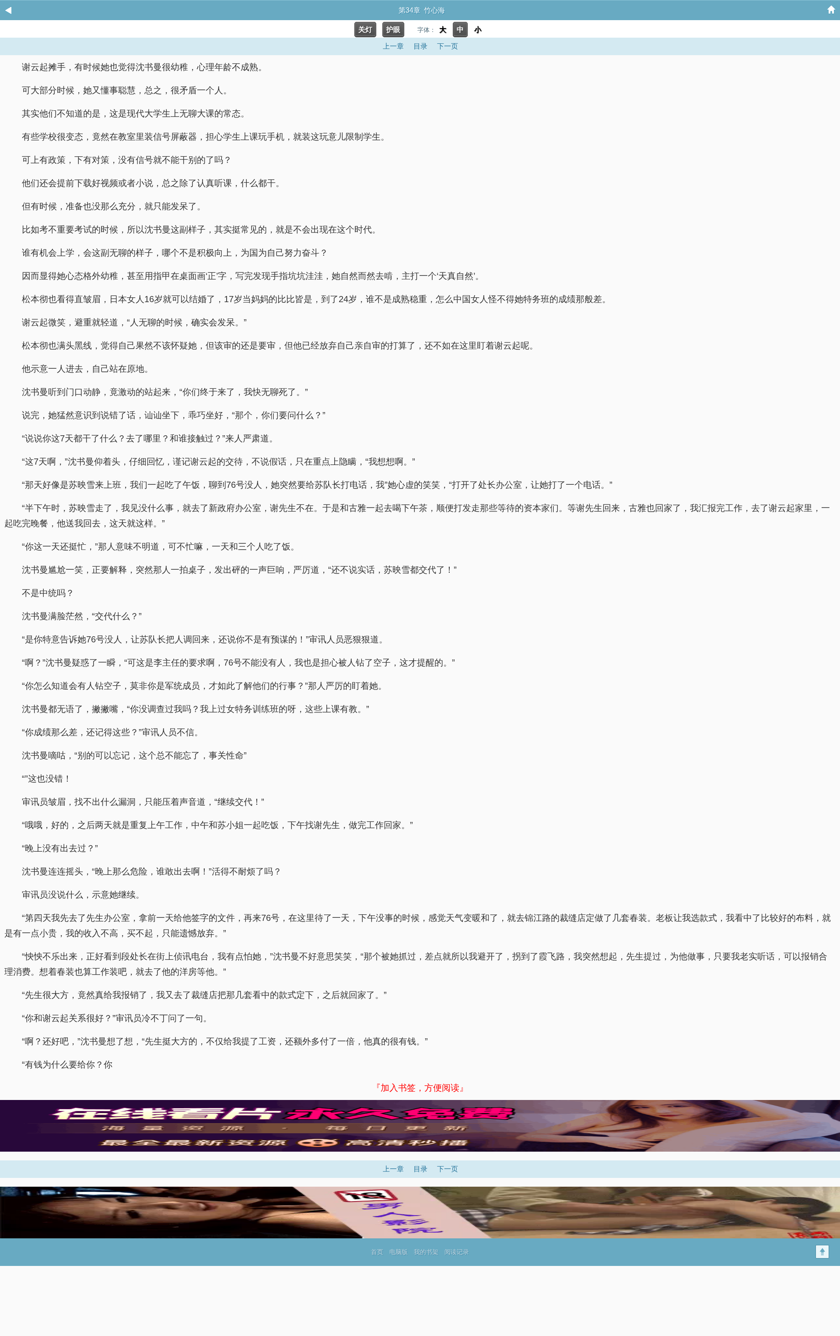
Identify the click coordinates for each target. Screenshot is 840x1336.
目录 (420, 46)
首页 (377, 1251)
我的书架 (426, 1251)
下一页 (447, 46)
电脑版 (398, 1251)
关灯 (365, 29)
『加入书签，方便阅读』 (420, 1088)
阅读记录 (456, 1251)
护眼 (393, 29)
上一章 (393, 46)
